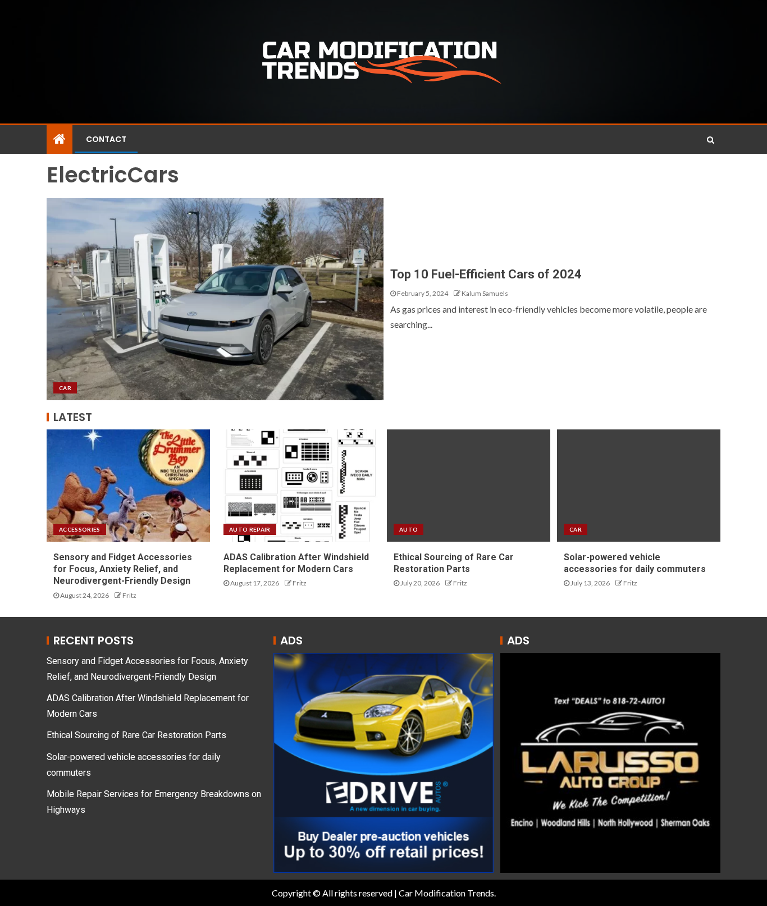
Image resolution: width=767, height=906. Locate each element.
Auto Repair (250, 529)
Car (65, 388)
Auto (408, 529)
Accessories (80, 529)
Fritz (129, 595)
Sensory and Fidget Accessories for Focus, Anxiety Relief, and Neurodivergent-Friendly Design (122, 569)
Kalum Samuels (485, 293)
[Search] (711, 139)
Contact (106, 139)
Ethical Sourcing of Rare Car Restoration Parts (136, 735)
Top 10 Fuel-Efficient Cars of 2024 (486, 274)
